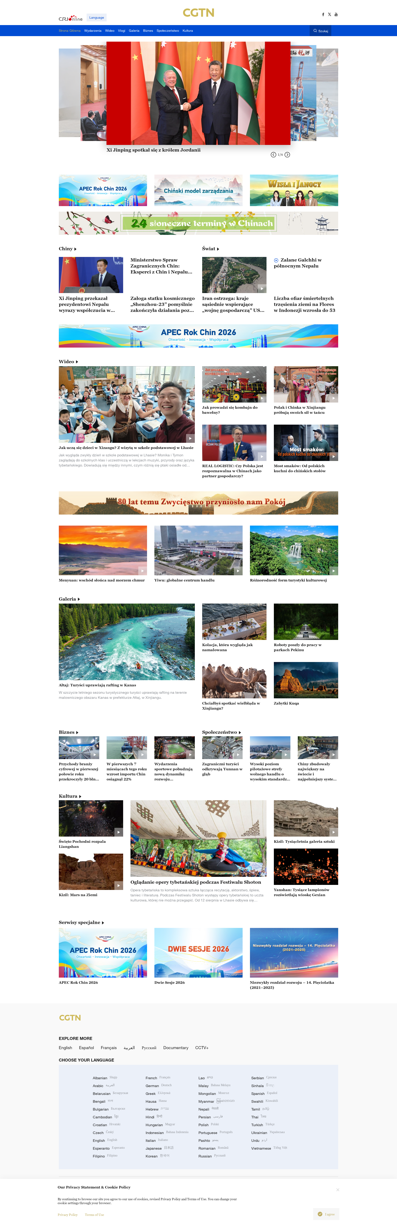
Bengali (103, 1101)
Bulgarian (109, 1109)
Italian (157, 1140)
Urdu (259, 1140)
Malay (214, 1085)
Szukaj (323, 31)
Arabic (104, 1085)
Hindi (154, 1117)
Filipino (105, 1156)
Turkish (263, 1125)
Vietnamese (269, 1148)
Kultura (68, 796)
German (159, 1085)
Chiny (66, 248)
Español (86, 1047)
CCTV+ (202, 1047)
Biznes (66, 732)
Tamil (260, 1109)
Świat (208, 248)
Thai (258, 1117)
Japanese (160, 1148)
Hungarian (160, 1125)
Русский (149, 1047)
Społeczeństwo (219, 732)
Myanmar (216, 1101)
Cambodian (105, 1117)
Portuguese (215, 1132)
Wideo (66, 361)
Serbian (264, 1078)
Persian (210, 1117)
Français (109, 1047)
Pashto (208, 1140)
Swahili (264, 1101)
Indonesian (167, 1132)
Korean (158, 1156)
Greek (158, 1093)
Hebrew (157, 1109)
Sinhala (262, 1085)
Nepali (208, 1109)
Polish (208, 1125)
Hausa (156, 1101)
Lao (205, 1078)
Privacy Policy (68, 1215)
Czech (103, 1132)
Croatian (106, 1125)
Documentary (175, 1047)
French (158, 1078)
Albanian (105, 1078)
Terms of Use (94, 1215)
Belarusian (110, 1093)
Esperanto (109, 1148)
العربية (129, 1047)
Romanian (213, 1148)
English (65, 1047)
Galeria (67, 599)
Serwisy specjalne (79, 922)
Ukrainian (268, 1132)
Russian (212, 1156)
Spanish (264, 1093)
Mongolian (213, 1093)
